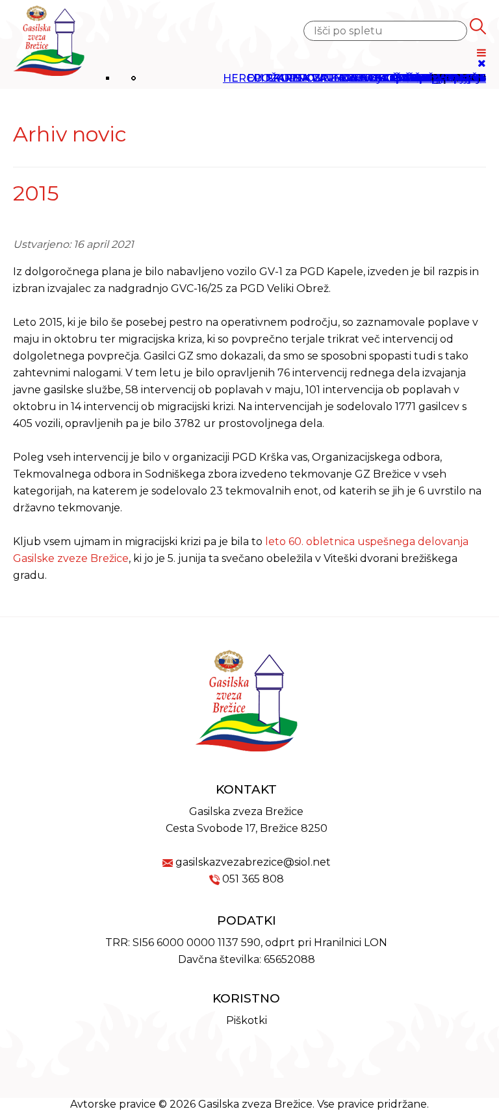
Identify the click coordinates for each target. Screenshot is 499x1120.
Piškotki (246, 1020)
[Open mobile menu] (481, 53)
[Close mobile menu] (482, 63)
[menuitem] (366, 78)
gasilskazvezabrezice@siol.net (253, 862)
